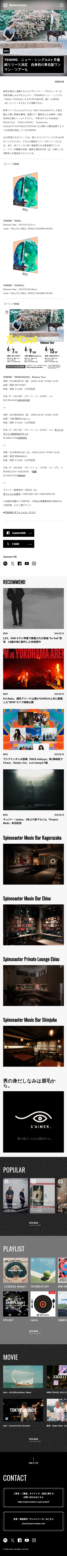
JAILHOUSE (24, 400)
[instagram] (33, 565)
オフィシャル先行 (12, 494)
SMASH (21, 475)
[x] (12, 565)
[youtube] (26, 565)
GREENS (22, 438)
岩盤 (34, 471)
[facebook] (19, 565)
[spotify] (5, 565)
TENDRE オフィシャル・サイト (20, 512)
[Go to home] (15, 5)
